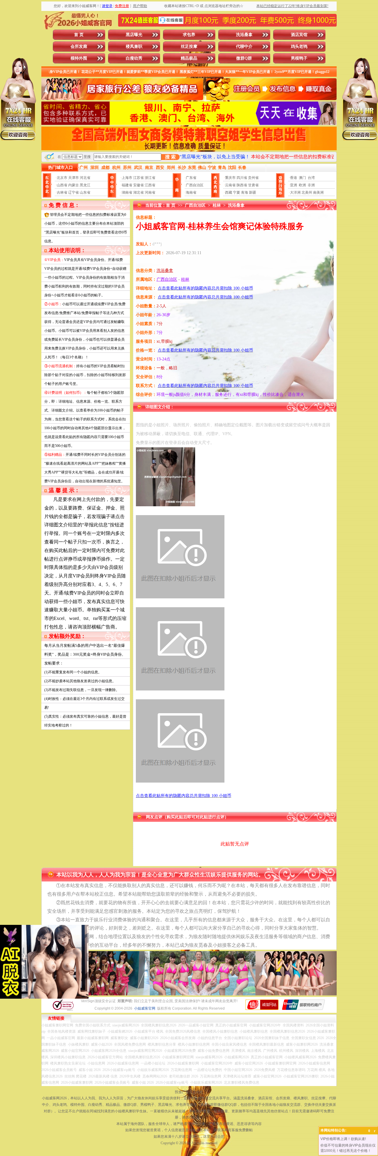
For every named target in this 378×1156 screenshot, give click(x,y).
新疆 (252, 192)
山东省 (85, 192)
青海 (244, 192)
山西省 (62, 185)
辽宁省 (73, 192)
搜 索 (170, 156)
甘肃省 (253, 185)
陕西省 (242, 185)
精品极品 (189, 58)
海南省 (191, 192)
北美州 (307, 192)
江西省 (150, 185)
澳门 (302, 178)
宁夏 (236, 192)
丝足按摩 (189, 46)
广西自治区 (194, 185)
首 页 (79, 34)
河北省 (85, 178)
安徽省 (138, 185)
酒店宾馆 (299, 34)
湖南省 (127, 192)
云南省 (230, 185)
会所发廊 (79, 46)
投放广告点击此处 (189, 1092)
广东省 (191, 178)
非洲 (311, 185)
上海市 (127, 178)
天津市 (73, 178)
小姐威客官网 (144, 1008)
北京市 (62, 178)
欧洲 (302, 185)
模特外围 (79, 58)
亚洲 (293, 185)
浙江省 (150, 178)
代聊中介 (244, 46)
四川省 (242, 178)
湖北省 (138, 192)
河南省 (150, 192)
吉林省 (62, 192)
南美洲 (318, 192)
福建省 (127, 185)
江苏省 (138, 178)
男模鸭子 (299, 58)
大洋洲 (295, 192)
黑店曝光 (134, 34)
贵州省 (253, 178)
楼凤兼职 (134, 46)
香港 (293, 178)
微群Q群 (244, 58)
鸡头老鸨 (299, 46)
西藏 (228, 192)
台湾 (311, 178)
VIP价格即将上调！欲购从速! (343, 1139)
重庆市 (230, 178)
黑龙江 (85, 185)
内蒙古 (73, 185)
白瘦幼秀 (134, 58)
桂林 (217, 205)
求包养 (189, 34)
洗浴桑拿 (244, 34)
